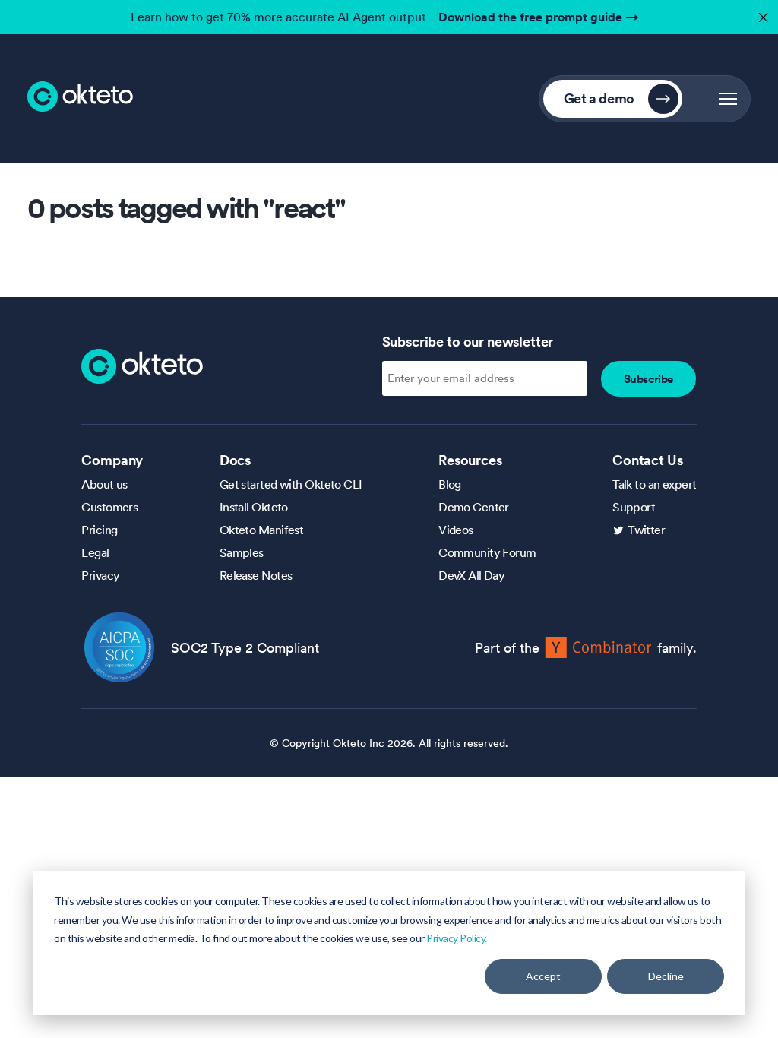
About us (104, 484)
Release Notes (256, 575)
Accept (543, 976)
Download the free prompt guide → (538, 16)
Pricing (99, 529)
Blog (449, 484)
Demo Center (473, 506)
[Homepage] (142, 365)
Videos (455, 529)
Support (633, 506)
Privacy (100, 575)
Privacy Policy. (456, 938)
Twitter (646, 529)
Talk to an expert (654, 484)
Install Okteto (254, 506)
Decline (666, 976)
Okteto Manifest (262, 529)
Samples (242, 552)
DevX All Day (471, 575)
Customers (109, 506)
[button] (728, 99)
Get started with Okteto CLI (291, 484)
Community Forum (487, 552)
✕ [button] (761, 13)
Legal (95, 552)
